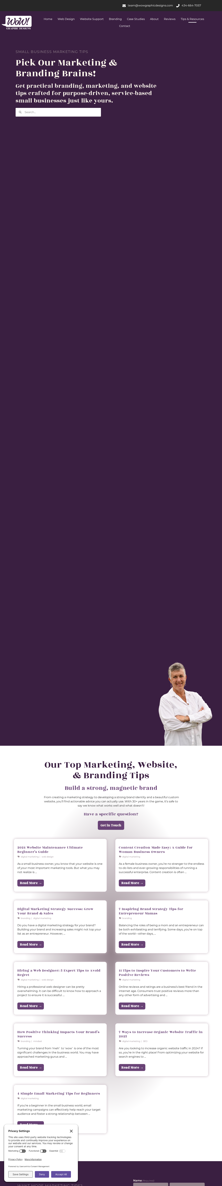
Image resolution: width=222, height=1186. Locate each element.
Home (48, 19)
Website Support (92, 19)
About (154, 19)
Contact (124, 26)
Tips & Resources (192, 19)
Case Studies (136, 19)
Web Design (66, 19)
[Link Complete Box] (60, 865)
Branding (115, 19)
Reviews (170, 19)
